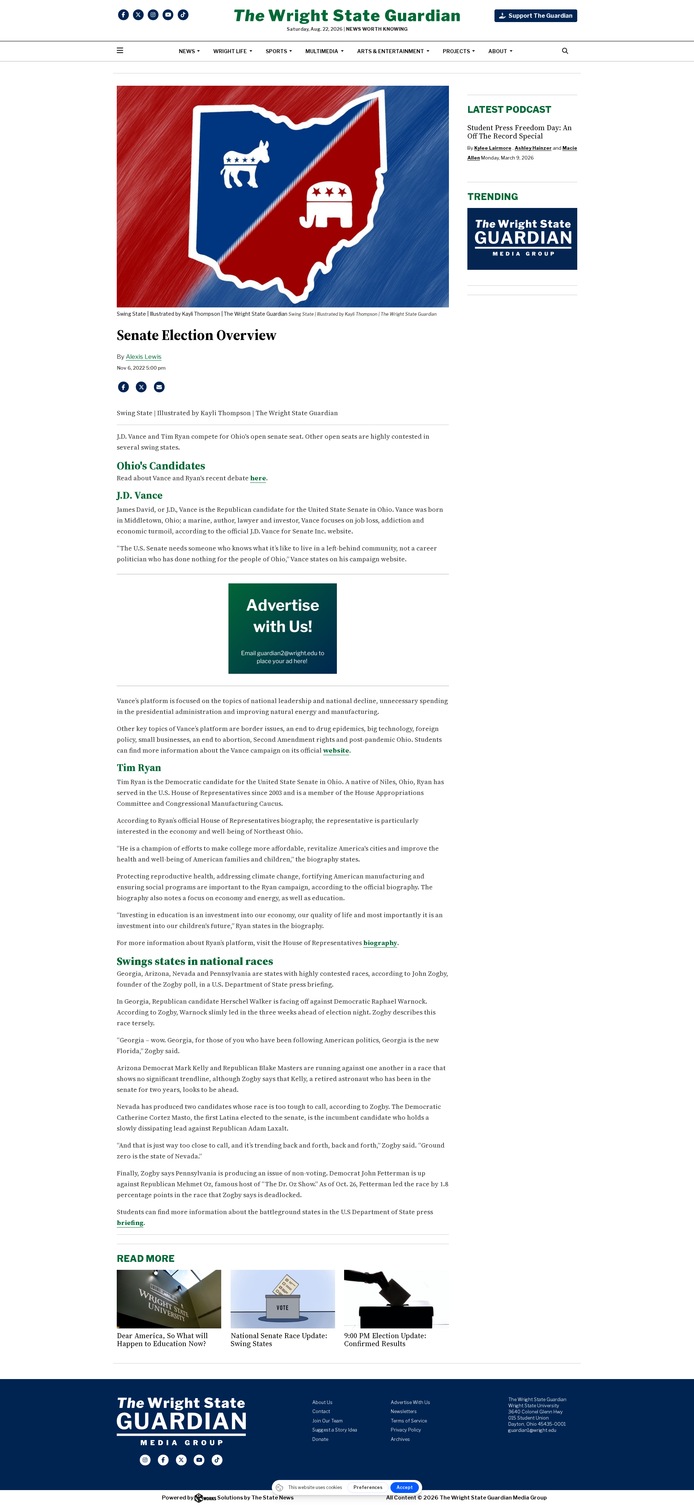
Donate (320, 1439)
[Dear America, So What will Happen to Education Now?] (169, 1299)
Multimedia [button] (322, 51)
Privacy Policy (406, 1430)
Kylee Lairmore (492, 148)
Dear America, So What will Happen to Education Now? (162, 1340)
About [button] (498, 51)
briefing (130, 1222)
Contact (321, 1411)
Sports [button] (277, 51)
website (336, 750)
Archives (400, 1439)
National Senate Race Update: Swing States (279, 1340)
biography (380, 942)
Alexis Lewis (144, 356)
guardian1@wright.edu (532, 1430)
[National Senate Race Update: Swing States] (283, 1299)
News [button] (187, 51)
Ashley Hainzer (533, 148)
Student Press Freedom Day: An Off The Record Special (519, 132)
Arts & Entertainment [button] (391, 51)
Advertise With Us (410, 1402)
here (258, 477)
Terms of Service (409, 1421)
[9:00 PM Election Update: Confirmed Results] (396, 1299)
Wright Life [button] (230, 51)
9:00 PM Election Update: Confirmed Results (385, 1340)
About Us (322, 1402)
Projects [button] (457, 51)
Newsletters (404, 1411)
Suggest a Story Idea (334, 1430)
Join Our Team (327, 1421)
